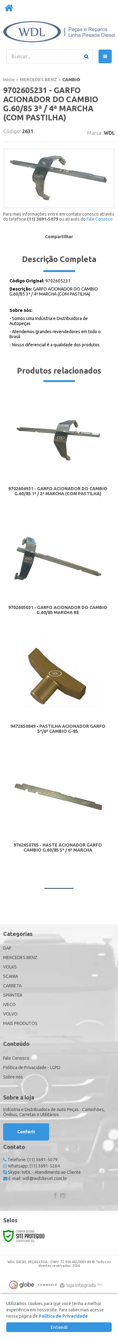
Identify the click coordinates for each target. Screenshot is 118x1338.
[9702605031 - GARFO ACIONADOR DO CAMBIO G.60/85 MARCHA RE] (58, 569)
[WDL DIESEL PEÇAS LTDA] (59, 31)
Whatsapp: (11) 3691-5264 (33, 1165)
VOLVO (10, 1013)
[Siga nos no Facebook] (55, 1196)
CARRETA (12, 985)
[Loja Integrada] (82, 1285)
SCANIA (10, 976)
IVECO (9, 1004)
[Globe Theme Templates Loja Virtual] (33, 1285)
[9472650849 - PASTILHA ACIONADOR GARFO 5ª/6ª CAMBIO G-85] (58, 688)
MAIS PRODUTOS (20, 1023)
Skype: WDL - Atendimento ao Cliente (44, 1172)
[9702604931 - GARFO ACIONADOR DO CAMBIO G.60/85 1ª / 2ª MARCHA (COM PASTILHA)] (58, 451)
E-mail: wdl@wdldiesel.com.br (37, 1178)
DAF (7, 948)
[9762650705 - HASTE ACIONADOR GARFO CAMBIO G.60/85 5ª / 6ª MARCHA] (58, 807)
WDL (109, 133)
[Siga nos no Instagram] (63, 1196)
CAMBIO (71, 79)
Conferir (26, 1131)
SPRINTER (12, 995)
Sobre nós (13, 1076)
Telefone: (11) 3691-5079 (32, 1159)
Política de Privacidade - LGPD (31, 1067)
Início (8, 79)
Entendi (59, 1327)
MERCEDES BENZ (38, 79)
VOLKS (10, 966)
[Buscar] (86, 56)
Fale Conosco (100, 219)
